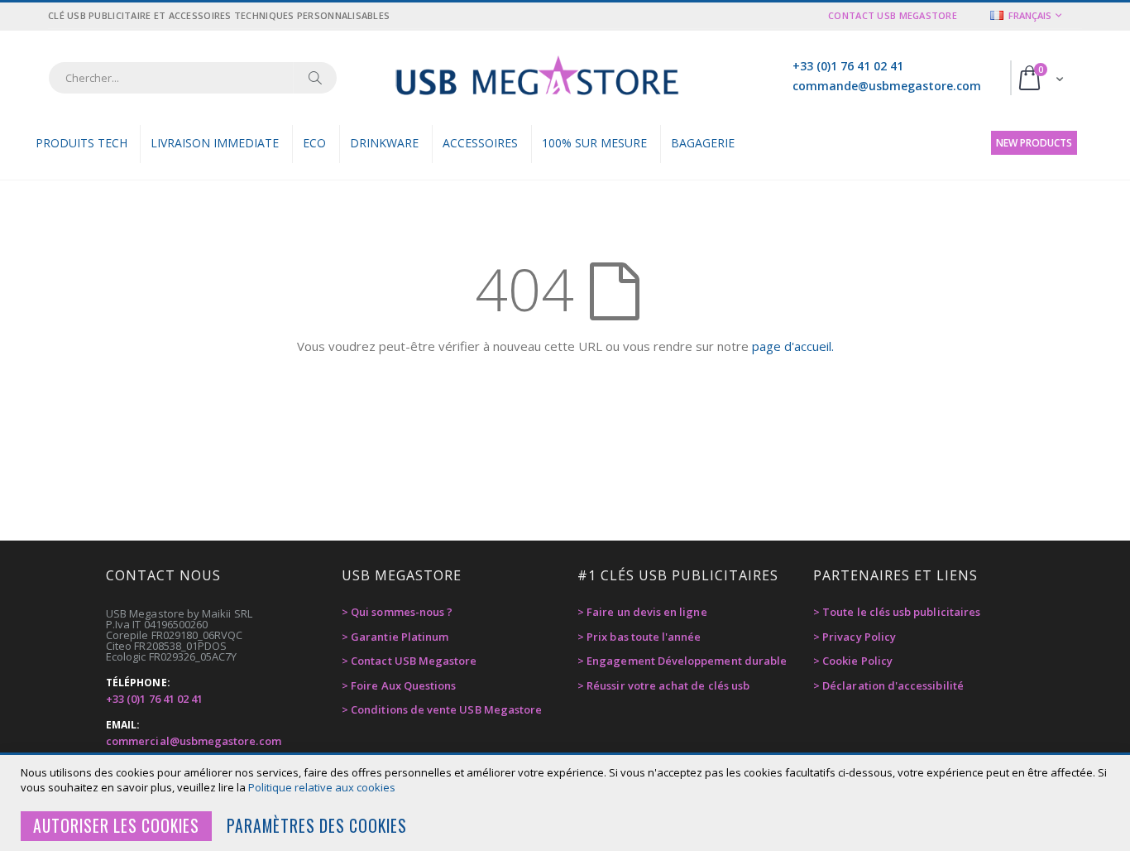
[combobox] (193, 77)
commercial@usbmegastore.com (193, 740)
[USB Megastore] (536, 77)
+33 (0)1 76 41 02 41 (847, 66)
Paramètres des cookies (317, 826)
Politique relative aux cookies (321, 787)
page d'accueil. (793, 346)
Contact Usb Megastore (892, 15)
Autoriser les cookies (116, 826)
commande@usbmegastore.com (886, 86)
